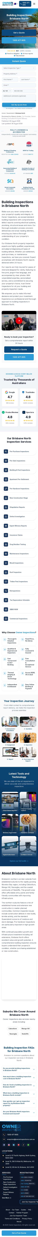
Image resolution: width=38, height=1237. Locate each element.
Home (3, 113)
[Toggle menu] (34, 4)
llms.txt (19, 1221)
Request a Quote (19, 349)
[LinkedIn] (14, 1145)
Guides (23, 1210)
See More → (6, 1198)
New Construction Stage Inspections (9, 1183)
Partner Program (22, 1213)
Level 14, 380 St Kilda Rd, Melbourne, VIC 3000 (19, 1162)
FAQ (29, 1210)
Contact (11, 1213)
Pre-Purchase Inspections (7, 1178)
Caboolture (13, 1028)
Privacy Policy (27, 1218)
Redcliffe (25, 1034)
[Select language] (16, 4)
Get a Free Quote (19, 1233)
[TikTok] (23, 1145)
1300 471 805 (19, 40)
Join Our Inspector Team (18, 1216)
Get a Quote (19, 33)
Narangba (13, 1034)
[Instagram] (9, 1145)
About (8, 1210)
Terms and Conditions (12, 1218)
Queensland (10, 113)
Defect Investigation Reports (9, 1188)
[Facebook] (4, 1145)
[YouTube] (18, 1145)
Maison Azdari (16, 116)
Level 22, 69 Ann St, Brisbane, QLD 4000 (19, 1167)
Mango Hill (26, 1028)
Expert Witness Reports (8, 1193)
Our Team (15, 1210)
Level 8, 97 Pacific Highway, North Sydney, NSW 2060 (20, 1157)
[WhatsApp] (28, 1145)
